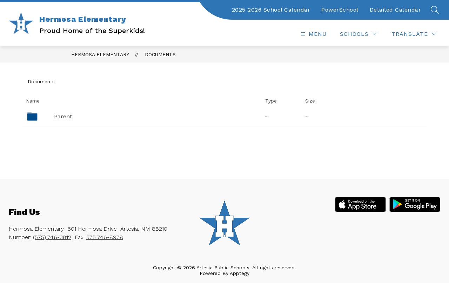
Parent (63, 116)
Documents (160, 54)
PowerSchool (339, 9)
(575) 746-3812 (52, 237)
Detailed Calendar (395, 9)
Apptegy (239, 273)
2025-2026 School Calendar (271, 9)
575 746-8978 (104, 237)
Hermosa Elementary (100, 54)
